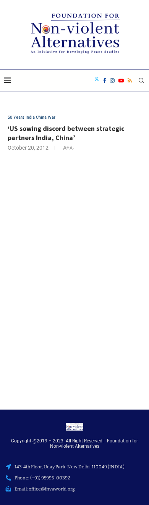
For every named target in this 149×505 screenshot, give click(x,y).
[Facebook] (104, 80)
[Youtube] (121, 80)
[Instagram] (112, 80)
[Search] (141, 80)
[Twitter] (96, 80)
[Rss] (130, 80)
